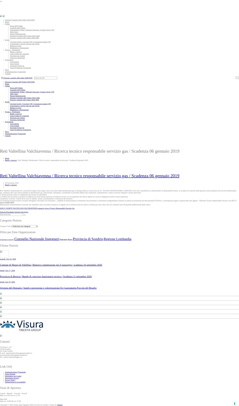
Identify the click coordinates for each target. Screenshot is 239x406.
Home (7, 22)
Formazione (9, 60)
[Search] (237, 78)
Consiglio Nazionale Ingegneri (36, 239)
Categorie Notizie (6, 226)
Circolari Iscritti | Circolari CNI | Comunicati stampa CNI (30, 42)
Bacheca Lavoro (15, 46)
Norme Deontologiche (18, 34)
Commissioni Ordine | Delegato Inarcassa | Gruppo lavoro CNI (32, 30)
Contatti (8, 74)
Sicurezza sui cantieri (17, 56)
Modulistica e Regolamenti (19, 48)
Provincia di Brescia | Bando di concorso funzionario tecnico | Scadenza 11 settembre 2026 (46, 276)
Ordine (7, 24)
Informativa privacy (12, 378)
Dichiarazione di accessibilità (15, 382)
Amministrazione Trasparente (15, 72)
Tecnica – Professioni (12, 50)
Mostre (69, 239)
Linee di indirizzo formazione (20, 68)
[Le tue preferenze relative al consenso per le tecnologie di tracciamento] (234, 403)
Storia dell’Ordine (16, 26)
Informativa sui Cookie (13, 376)
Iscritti (7, 40)
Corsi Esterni (14, 64)
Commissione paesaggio (7, 239)
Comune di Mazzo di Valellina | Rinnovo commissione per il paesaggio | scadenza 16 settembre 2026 (51, 264)
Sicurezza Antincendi (17, 58)
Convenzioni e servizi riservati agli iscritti (24, 44)
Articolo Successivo (21, 212)
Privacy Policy (10, 380)
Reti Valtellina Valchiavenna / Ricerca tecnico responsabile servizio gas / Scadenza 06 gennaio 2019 (89, 175)
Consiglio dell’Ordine (17, 28)
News (7, 70)
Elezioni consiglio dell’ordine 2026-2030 (24, 38)
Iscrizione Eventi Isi (17, 66)
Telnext (59, 405)
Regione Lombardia (117, 239)
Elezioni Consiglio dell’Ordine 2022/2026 (20, 20)
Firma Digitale (10, 374)
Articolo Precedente (7, 212)
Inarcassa (63, 239)
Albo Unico (14, 32)
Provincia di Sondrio (88, 239)
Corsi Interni (14, 62)
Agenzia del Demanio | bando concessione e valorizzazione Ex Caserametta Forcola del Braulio (48, 287)
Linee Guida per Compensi (19, 54)
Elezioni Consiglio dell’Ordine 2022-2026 (25, 36)
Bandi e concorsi (16, 52)
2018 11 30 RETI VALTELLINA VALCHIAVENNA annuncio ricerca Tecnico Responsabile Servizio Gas (37, 208)
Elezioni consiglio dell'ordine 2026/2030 (17, 78)
